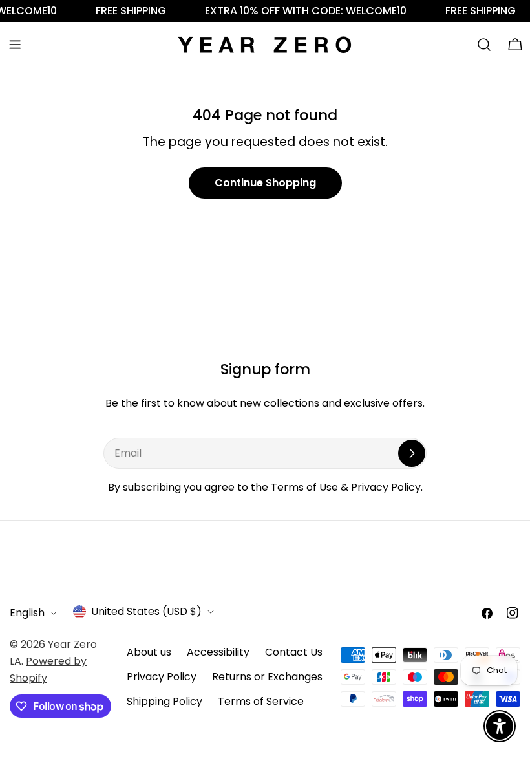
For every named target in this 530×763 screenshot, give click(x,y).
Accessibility (218, 652)
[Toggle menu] (15, 45)
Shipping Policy (164, 701)
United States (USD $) (146, 611)
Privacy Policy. (387, 487)
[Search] (484, 45)
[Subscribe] (411, 453)
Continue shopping (265, 182)
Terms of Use (304, 487)
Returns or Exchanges (267, 676)
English (27, 612)
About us (149, 652)
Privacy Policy (161, 676)
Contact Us (294, 652)
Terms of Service (261, 701)
